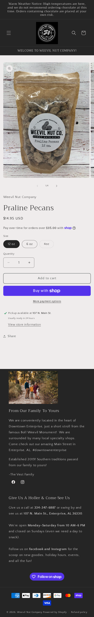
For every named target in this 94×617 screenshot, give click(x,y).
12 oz (11, 244)
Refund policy (79, 612)
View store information (24, 324)
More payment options (47, 301)
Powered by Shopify (55, 612)
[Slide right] (56, 186)
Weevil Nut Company (30, 612)
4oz (49, 245)
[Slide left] (37, 186)
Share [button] (12, 336)
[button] (9, 33)
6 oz (29, 244)
